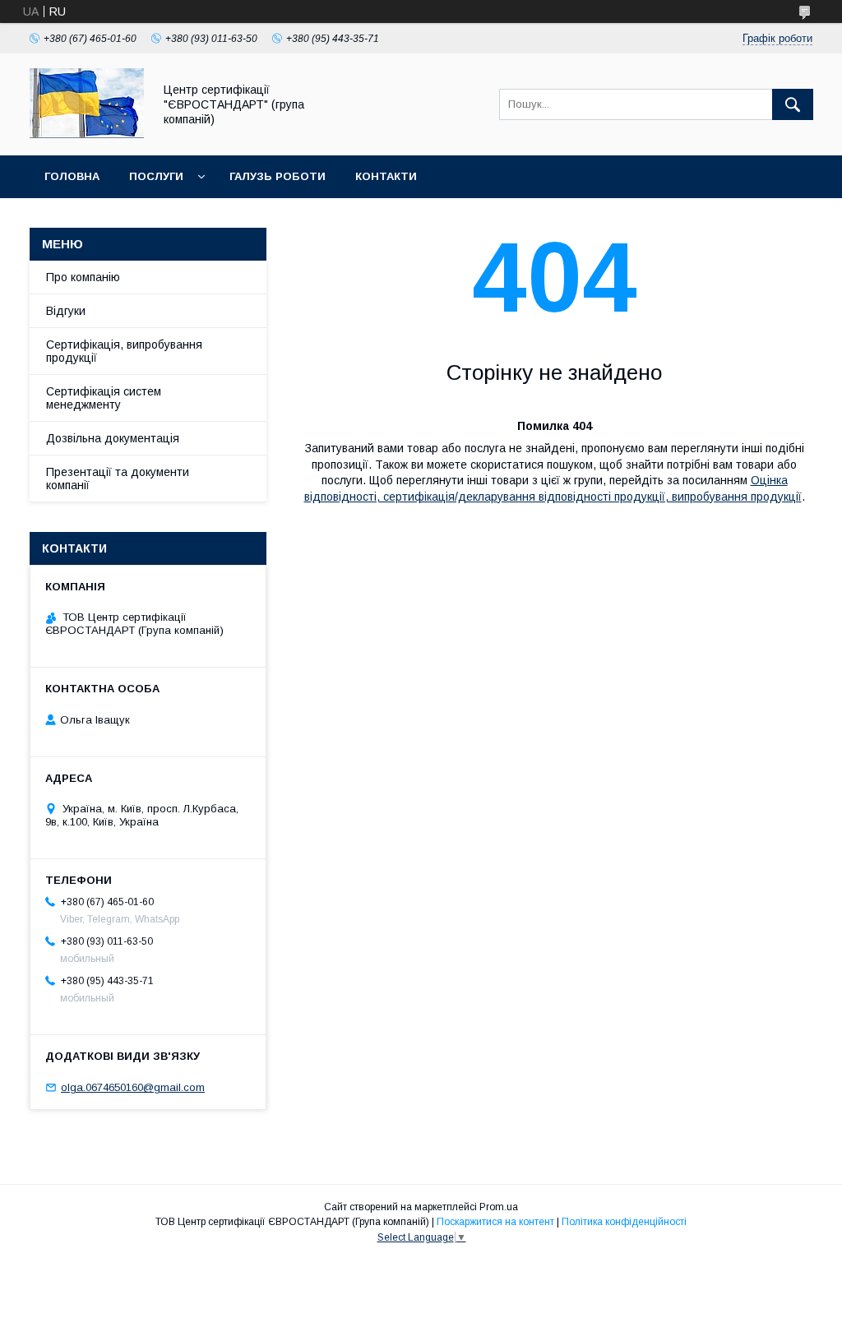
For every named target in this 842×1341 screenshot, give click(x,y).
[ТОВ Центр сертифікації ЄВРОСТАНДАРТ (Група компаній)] (87, 134)
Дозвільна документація (112, 438)
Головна (71, 176)
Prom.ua (498, 1207)
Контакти (386, 176)
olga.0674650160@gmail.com (133, 1087)
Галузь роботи (277, 176)
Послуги (156, 176)
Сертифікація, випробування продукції (124, 351)
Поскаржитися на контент (495, 1222)
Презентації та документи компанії (117, 478)
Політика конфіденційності (624, 1222)
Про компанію (83, 277)
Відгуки (66, 310)
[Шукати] (792, 104)
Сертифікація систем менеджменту (103, 398)
